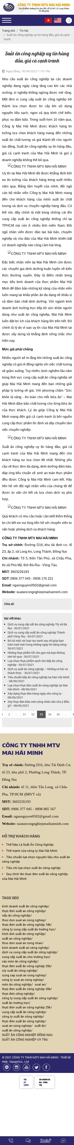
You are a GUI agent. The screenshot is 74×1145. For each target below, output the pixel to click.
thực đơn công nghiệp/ (18, 993)
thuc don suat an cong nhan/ (22, 943)
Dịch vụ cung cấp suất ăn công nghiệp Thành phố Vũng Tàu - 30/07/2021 (36, 634)
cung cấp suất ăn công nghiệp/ (24, 1012)
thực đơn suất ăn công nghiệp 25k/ (27, 966)
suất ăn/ (40, 1026)
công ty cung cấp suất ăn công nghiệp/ (30, 998)
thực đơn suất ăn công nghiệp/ (24, 1021)
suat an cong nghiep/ (17, 1026)
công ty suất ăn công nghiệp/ (23, 1016)
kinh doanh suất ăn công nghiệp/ (25, 906)
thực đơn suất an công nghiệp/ (24, 911)
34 (49, 714)
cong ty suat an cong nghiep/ (23, 980)
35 (58, 714)
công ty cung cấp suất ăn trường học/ (29, 929)
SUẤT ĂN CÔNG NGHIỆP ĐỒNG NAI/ (27, 1035)
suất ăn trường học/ (16, 1003)
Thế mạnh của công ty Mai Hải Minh (31, 851)
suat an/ (40, 984)
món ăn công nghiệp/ (17, 984)
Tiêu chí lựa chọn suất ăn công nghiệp (33, 868)
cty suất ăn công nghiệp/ (20, 970)
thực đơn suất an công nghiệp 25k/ (27, 1007)
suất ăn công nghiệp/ (17, 1030)
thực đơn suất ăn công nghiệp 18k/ (27, 924)
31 (24, 714)
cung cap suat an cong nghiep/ (24, 975)
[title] (11, 1140)
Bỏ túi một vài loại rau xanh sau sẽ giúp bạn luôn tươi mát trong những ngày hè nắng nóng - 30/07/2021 (38, 644)
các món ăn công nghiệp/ (20, 961)
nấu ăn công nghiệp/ (17, 915)
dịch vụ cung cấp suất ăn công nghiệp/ (30, 952)
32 (33, 714)
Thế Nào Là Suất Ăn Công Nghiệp (30, 844)
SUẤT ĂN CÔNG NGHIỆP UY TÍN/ (25, 1039)
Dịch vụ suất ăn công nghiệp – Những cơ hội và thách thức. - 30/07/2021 (38, 671)
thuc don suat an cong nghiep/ (24, 920)
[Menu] (6, 20)
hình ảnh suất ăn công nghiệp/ (24, 934)
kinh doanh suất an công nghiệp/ (25, 948)
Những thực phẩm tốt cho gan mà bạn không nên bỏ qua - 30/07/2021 (36, 654)
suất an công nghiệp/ (17, 938)
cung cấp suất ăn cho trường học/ (26, 957)
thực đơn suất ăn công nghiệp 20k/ (27, 989)
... (16, 714)
